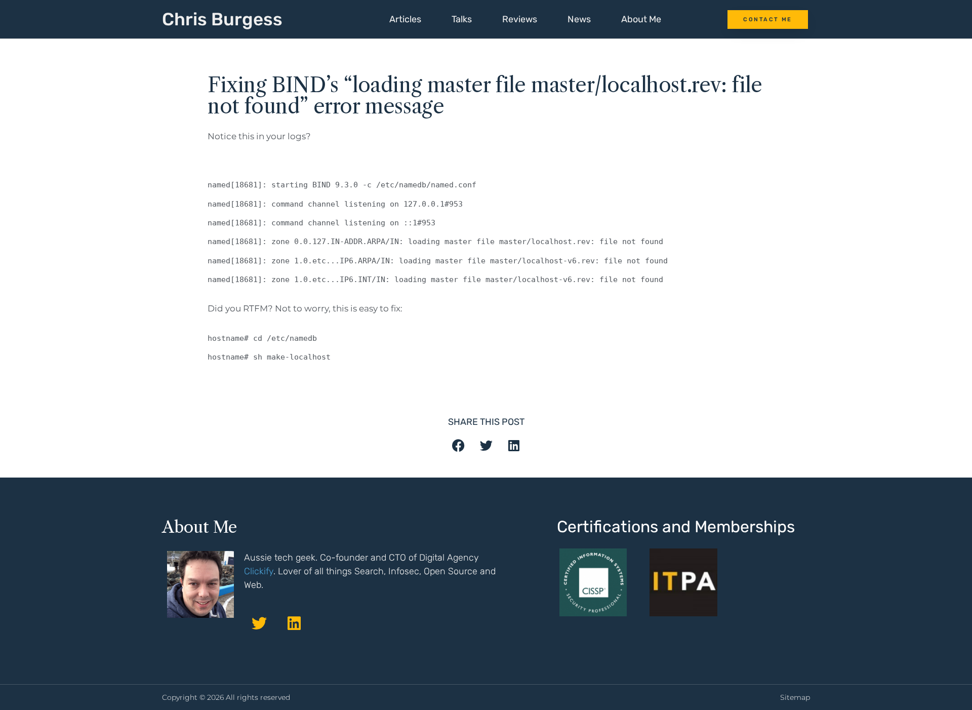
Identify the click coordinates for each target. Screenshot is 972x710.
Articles (405, 19)
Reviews (519, 19)
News (579, 19)
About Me (641, 19)
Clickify (258, 571)
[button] (458, 445)
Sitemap (795, 697)
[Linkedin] (294, 623)
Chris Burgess (222, 19)
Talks (462, 19)
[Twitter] (259, 623)
